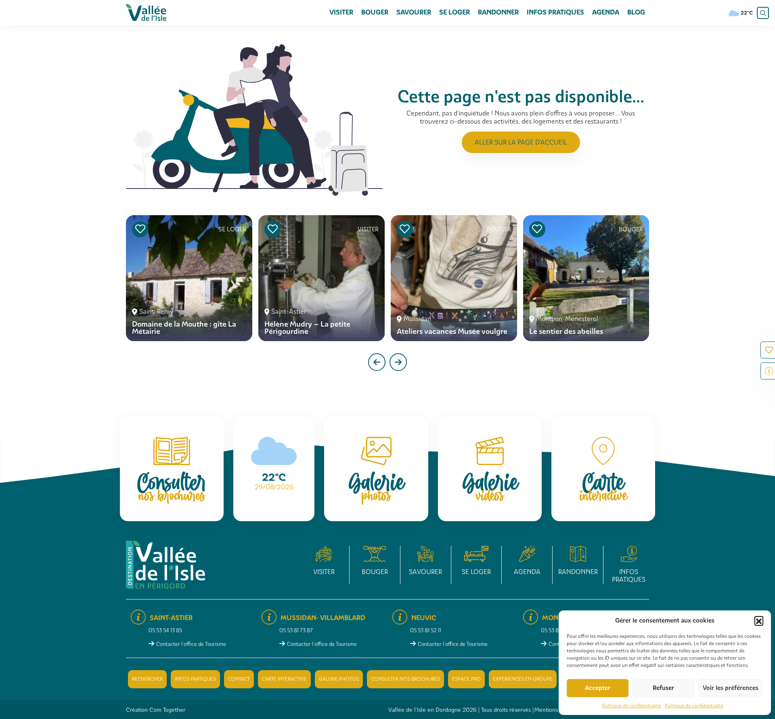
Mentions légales (556, 709)
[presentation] (376, 362)
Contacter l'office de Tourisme (191, 644)
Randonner (498, 12)
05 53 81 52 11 (425, 630)
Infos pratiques (555, 12)
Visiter (341, 12)
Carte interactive (284, 679)
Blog (636, 12)
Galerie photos (339, 679)
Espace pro (466, 679)
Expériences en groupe (523, 679)
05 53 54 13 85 (165, 630)
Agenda (605, 12)
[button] (759, 620)
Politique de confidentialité (631, 706)
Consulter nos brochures (405, 679)
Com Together (167, 709)
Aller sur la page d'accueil (521, 142)
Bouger (374, 12)
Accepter (597, 688)
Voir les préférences (730, 688)
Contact (239, 679)
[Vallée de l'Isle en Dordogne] (146, 12)
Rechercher (147, 679)
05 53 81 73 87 (296, 630)
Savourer (413, 12)
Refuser (663, 688)
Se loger (454, 12)
